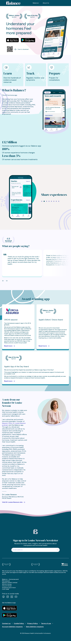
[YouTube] (16, 596)
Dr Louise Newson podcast (14, 424)
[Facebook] (3, 596)
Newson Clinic (7, 423)
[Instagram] (7, 596)
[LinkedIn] (11, 596)
